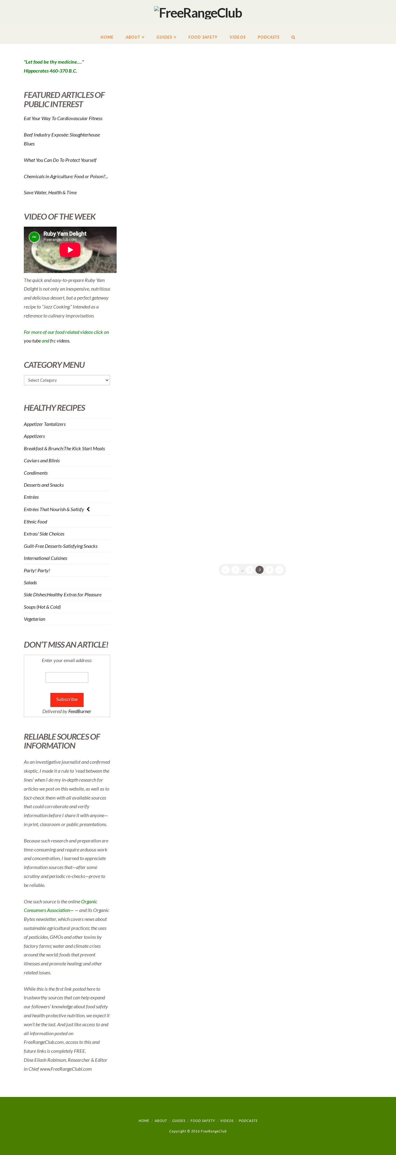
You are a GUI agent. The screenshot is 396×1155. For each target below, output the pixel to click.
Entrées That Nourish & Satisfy (54, 509)
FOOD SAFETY (203, 1121)
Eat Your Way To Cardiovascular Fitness (63, 118)
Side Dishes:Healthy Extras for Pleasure (62, 594)
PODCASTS (248, 1121)
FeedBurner (79, 711)
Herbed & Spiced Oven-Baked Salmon (183, 75)
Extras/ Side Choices (44, 533)
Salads (30, 582)
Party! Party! (37, 570)
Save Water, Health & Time (50, 192)
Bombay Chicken (298, 344)
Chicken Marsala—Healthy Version (302, 163)
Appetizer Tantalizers (45, 424)
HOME (144, 1121)
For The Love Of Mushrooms (171, 163)
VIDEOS (227, 1121)
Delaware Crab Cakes (307, 256)
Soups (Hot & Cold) (42, 607)
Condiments (36, 473)
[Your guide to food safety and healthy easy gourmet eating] (198, 12)
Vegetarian (34, 619)
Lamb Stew (286, 441)
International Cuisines (45, 558)
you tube (32, 340)
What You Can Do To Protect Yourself (60, 160)
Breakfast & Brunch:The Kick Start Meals (64, 448)
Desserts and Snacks (44, 485)
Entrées (31, 497)
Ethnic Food (35, 521)
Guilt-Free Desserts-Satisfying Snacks (60, 546)
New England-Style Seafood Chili (179, 474)
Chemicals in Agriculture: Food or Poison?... (66, 176)
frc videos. (60, 340)
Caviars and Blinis (42, 460)
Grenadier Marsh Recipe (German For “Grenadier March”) (188, 265)
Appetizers (34, 436)
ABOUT (161, 1121)
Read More (221, 123)
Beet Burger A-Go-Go (306, 70)
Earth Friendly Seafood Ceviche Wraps (188, 376)
